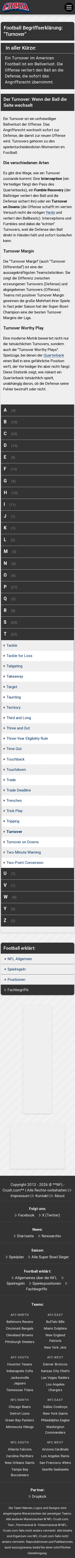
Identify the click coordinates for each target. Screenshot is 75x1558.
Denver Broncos (55, 1364)
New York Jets (55, 1347)
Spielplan (16, 1257)
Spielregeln (16, 969)
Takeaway (14, 676)
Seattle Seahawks (55, 1469)
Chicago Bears (20, 1407)
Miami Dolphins (55, 1328)
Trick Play (14, 811)
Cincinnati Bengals (19, 1328)
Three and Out (18, 728)
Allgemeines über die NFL (36, 1278)
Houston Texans (19, 1364)
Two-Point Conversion (24, 862)
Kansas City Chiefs (55, 1371)
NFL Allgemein (19, 959)
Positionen (16, 979)
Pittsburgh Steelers (19, 1342)
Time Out (14, 749)
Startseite (25, 1236)
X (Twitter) (51, 1215)
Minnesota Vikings (20, 1427)
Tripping (12, 821)
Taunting (13, 697)
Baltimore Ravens (19, 1322)
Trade (11, 780)
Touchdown (16, 769)
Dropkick (39, 1496)
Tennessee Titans (19, 1390)
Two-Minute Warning (23, 852)
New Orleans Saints (20, 1463)
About (59, 1196)
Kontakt (42, 1196)
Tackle (11, 645)
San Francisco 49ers (55, 1463)
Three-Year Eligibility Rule (27, 738)
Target (11, 687)
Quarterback (54, 355)
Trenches (14, 800)
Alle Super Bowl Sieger (50, 1257)
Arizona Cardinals (55, 1449)
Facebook (26, 1215)
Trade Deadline (18, 790)
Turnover (14, 831)
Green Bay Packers (19, 1420)
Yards (50, 212)
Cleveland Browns (19, 1335)
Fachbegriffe (18, 990)
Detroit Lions (20, 1414)
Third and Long (18, 718)
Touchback (15, 759)
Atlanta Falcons (20, 1449)
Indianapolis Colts (19, 1371)
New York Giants (55, 1414)
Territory (13, 707)
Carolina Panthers (19, 1456)
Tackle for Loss (19, 656)
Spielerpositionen (46, 1283)
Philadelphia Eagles (55, 1420)
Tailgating (14, 666)
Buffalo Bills (55, 1322)
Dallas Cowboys (55, 1407)
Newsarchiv (51, 1236)
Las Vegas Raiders (55, 1378)
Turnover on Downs (22, 842)
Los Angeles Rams (55, 1456)
